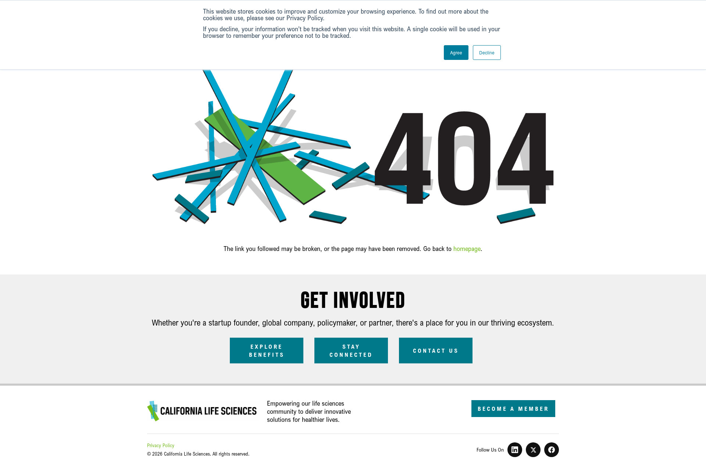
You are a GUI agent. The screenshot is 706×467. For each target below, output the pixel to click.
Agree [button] (456, 52)
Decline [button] (487, 52)
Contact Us (436, 350)
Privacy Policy (160, 445)
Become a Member (513, 408)
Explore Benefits (267, 350)
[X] (533, 449)
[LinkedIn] (514, 449)
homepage (467, 248)
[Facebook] (551, 449)
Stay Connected (351, 350)
